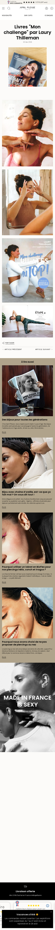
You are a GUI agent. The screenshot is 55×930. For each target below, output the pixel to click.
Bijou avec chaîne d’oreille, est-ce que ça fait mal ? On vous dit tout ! (26, 493)
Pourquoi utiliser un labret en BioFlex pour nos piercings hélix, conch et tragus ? (26, 568)
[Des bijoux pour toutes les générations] (27, 390)
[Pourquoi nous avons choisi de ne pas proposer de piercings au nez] (27, 612)
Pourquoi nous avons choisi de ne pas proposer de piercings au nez (24, 643)
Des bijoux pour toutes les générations (24, 419)
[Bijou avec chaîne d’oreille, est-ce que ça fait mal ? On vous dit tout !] (27, 463)
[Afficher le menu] (3, 8)
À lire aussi (27, 361)
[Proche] (51, 912)
